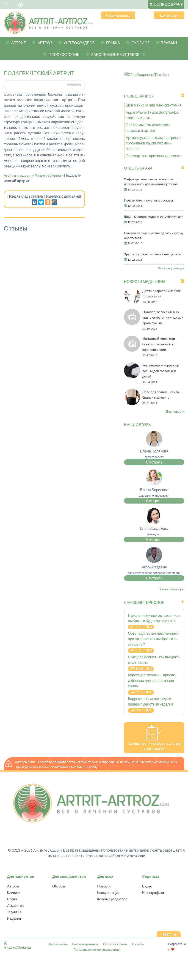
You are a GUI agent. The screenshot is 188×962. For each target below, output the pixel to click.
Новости (104, 886)
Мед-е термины (48, 175)
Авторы (13, 886)
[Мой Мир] (54, 202)
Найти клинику (118, 15)
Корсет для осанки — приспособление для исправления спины (152, 680)
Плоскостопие (64, 54)
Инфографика (153, 892)
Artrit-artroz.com (17, 175)
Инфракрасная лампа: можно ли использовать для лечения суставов (150, 181)
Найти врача (169, 15)
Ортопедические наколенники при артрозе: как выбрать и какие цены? (153, 638)
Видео (147, 886)
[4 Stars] (77, 85)
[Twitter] (41, 202)
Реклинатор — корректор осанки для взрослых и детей (160, 370)
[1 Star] (68, 85)
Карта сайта (58, 944)
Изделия (14, 918)
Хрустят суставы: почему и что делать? (152, 254)
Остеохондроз (79, 42)
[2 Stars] (71, 85)
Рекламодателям (85, 944)
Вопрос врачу (168, 4)
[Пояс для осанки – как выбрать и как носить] (132, 403)
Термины (14, 912)
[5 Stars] (79, 85)
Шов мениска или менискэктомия (154, 105)
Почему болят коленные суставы (148, 200)
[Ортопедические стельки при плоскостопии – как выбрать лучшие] (132, 323)
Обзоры (58, 886)
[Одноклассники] (47, 202)
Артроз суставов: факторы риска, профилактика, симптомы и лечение (153, 143)
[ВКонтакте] (34, 202)
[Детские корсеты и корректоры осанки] (132, 302)
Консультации (108, 892)
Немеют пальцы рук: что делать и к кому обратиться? (153, 235)
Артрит (18, 42)
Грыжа (113, 42)
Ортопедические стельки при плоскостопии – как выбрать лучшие (162, 317)
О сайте (138, 944)
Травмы (169, 42)
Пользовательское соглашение (96, 949)
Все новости (175, 411)
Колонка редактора (112, 899)
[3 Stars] (74, 85)
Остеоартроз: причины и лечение (153, 155)
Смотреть (154, 462)
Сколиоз (140, 42)
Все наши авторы (171, 589)
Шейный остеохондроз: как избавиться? (153, 217)
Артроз (45, 42)
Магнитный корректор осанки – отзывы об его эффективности (159, 344)
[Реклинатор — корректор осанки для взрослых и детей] (132, 377)
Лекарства (15, 905)
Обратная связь (115, 944)
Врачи (12, 899)
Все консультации (171, 268)
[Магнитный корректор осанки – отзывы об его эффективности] (132, 350)
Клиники (13, 892)
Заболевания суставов (115, 54)
